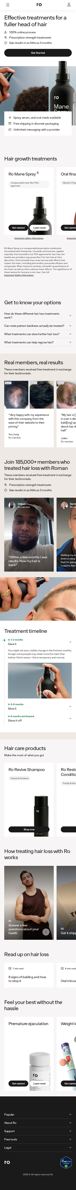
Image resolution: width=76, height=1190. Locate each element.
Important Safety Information (19, 275)
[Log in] (69, 4)
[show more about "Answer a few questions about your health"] (45, 932)
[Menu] (7, 4)
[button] (38, 316)
